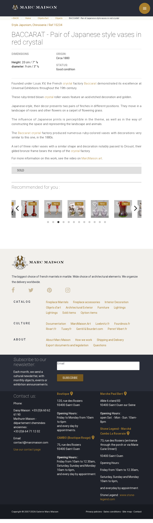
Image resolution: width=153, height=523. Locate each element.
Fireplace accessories (86, 302)
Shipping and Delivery (110, 340)
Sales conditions (112, 511)
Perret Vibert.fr (117, 329)
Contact (137, 511)
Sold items (69, 313)
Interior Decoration (116, 302)
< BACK (15, 18)
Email (60, 363)
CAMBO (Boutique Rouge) (76, 438)
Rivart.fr (51, 329)
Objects (59, 18)
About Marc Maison (58, 340)
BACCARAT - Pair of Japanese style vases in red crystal (94, 18)
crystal (67, 83)
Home (28, 18)
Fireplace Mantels (57, 302)
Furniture (103, 307)
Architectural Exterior (79, 307)
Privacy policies (94, 511)
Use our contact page (27, 449)
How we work (83, 340)
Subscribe (70, 378)
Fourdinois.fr (122, 324)
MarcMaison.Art (81, 324)
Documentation (56, 324)
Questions (99, 345)
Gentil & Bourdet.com (89, 329)
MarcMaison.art (91, 158)
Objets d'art (43, 18)
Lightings (120, 307)
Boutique (65, 394)
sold (20, 170)
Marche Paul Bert (114, 394)
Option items (89, 313)
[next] (135, 208)
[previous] (18, 208)
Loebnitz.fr (103, 324)
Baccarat (90, 83)
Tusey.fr (66, 329)
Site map (127, 511)
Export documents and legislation (67, 345)
